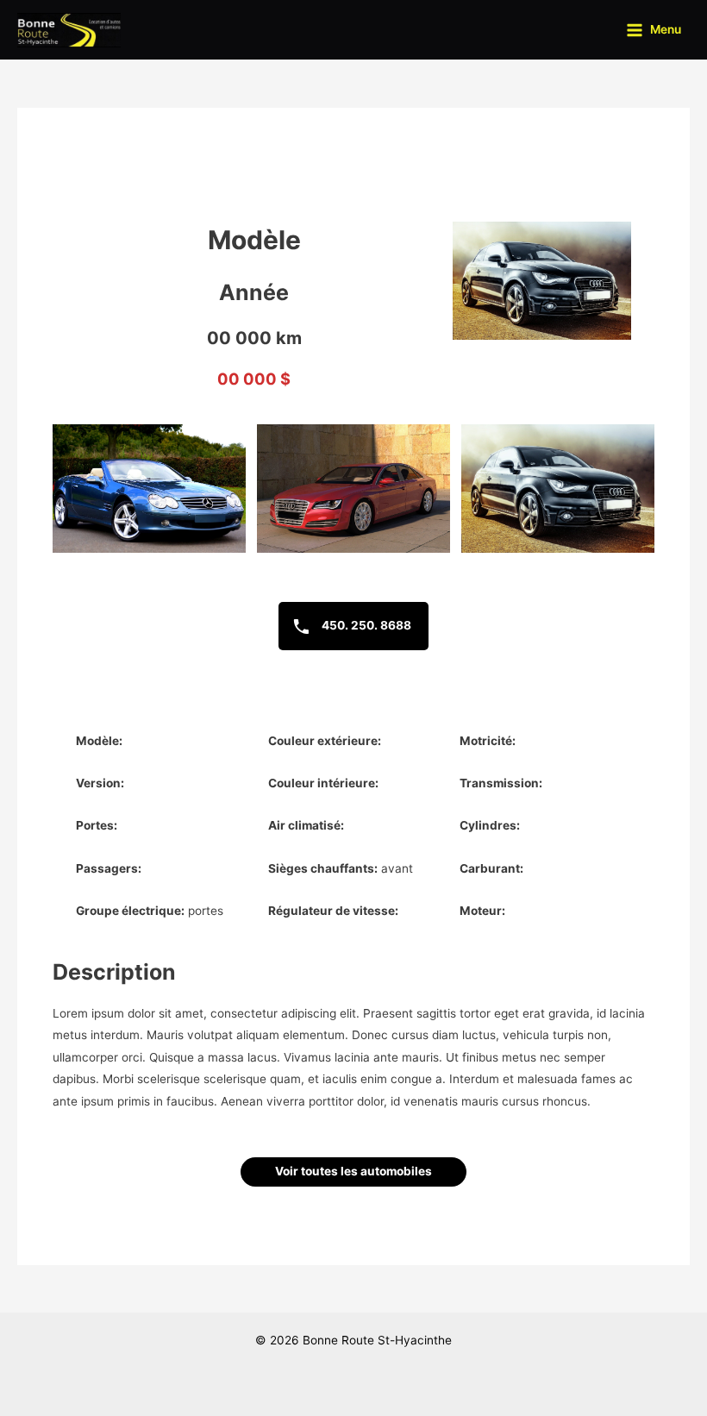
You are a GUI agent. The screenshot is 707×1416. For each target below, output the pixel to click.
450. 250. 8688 (365, 625)
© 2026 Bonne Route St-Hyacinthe (353, 1340)
